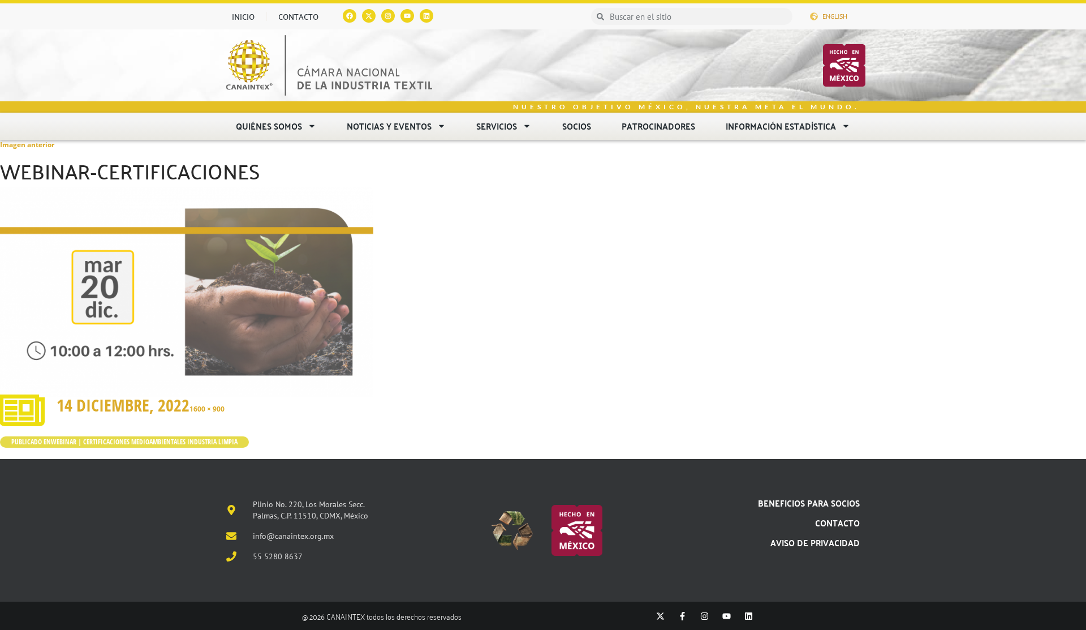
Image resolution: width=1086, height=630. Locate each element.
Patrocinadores (658, 126)
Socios (576, 126)
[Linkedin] (426, 16)
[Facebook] (349, 16)
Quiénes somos (269, 126)
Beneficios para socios (809, 503)
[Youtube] (407, 16)
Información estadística (781, 126)
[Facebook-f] (682, 616)
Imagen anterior (27, 144)
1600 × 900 (207, 409)
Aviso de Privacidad (815, 542)
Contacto (298, 16)
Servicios (496, 126)
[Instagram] (388, 16)
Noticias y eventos (389, 126)
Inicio (243, 16)
